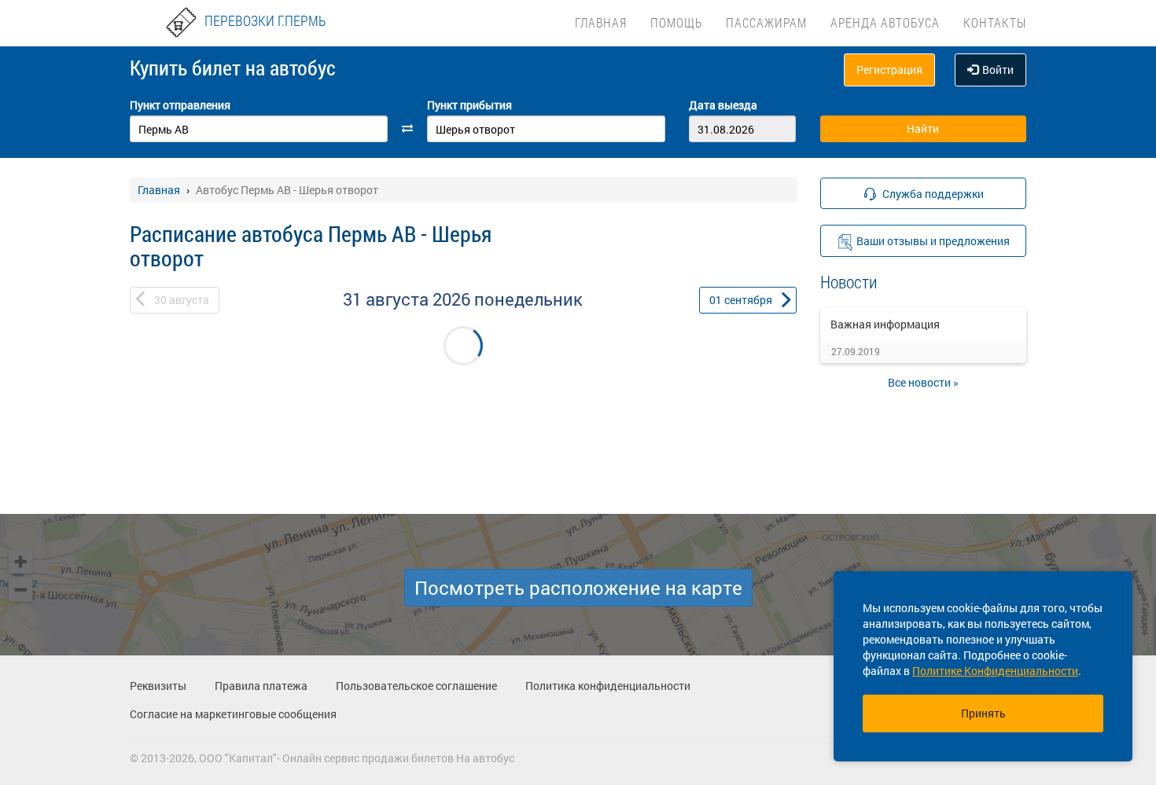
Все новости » (923, 382)
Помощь (676, 22)
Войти (998, 69)
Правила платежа (261, 685)
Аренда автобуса (885, 22)
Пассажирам (766, 22)
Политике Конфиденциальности (995, 670)
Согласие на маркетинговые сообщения (233, 713)
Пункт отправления (180, 104)
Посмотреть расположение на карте (578, 587)
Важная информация (885, 324)
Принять (983, 713)
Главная (601, 22)
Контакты (994, 22)
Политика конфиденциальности (607, 685)
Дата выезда (723, 104)
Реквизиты (158, 685)
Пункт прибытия (469, 104)
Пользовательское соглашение (416, 685)
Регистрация (889, 69)
